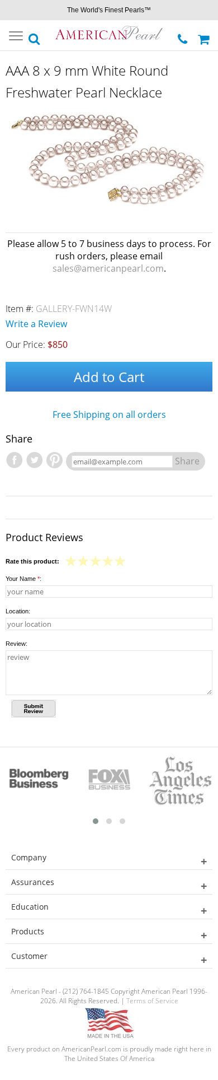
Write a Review (36, 324)
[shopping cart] (205, 35)
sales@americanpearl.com (108, 268)
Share (187, 461)
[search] (35, 36)
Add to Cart (109, 376)
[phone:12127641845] (183, 36)
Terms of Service (152, 1000)
